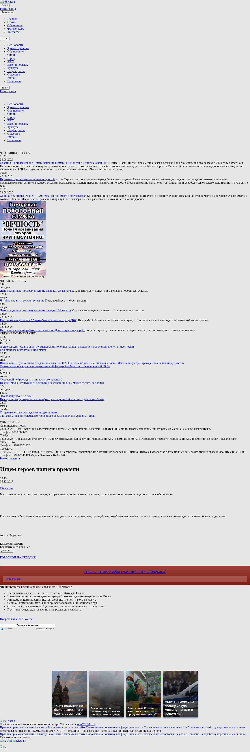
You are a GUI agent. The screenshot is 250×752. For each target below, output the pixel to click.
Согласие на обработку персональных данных (216, 727)
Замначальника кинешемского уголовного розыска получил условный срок (47, 415)
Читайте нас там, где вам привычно (22, 300)
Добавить (6, 550)
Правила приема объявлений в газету (24, 727)
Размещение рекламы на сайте (67, 727)
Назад (4, 38)
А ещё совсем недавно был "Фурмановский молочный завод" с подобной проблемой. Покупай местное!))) (67, 346)
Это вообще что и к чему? (16, 395)
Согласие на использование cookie (166, 727)
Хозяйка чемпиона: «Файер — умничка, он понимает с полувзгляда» (43, 195)
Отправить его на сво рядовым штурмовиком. (28, 412)
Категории (7, 12)
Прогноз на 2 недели (44, 628)
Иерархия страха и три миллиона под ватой (27, 179)
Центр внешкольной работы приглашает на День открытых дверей (42, 330)
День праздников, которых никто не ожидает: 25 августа (35, 290)
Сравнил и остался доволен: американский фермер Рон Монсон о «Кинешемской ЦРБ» (55, 162)
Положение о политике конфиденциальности (115, 727)
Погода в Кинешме (27, 625)
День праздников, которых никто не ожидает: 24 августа (35, 310)
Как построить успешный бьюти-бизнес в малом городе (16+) (38, 320)
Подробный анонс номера (16, 619)
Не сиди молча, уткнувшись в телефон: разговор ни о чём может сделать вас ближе (52, 382)
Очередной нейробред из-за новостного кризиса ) (31, 379)
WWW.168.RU (86, 724)
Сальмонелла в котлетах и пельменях (23, 349)
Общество (6, 488)
